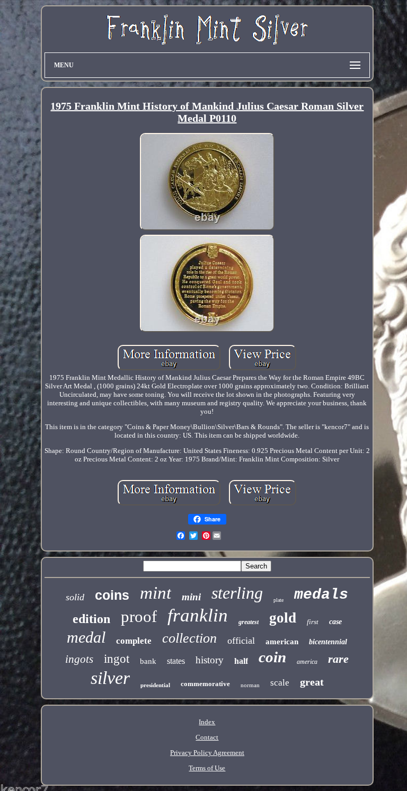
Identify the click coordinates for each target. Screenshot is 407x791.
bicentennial (328, 642)
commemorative (205, 684)
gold (282, 618)
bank (148, 661)
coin (272, 656)
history (210, 659)
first (312, 622)
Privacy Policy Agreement (207, 753)
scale (279, 683)
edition (91, 619)
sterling (237, 592)
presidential (155, 685)
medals (321, 594)
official (241, 640)
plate (278, 600)
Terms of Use (207, 768)
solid (75, 597)
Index (207, 722)
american (282, 641)
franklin (197, 615)
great (312, 682)
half (241, 660)
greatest (248, 622)
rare (338, 658)
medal (86, 637)
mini (191, 596)
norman (250, 685)
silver (110, 678)
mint (155, 592)
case (335, 622)
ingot (116, 658)
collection (189, 638)
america (307, 661)
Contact (207, 737)
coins (112, 595)
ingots (79, 659)
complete (134, 641)
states (176, 660)
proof (139, 616)
